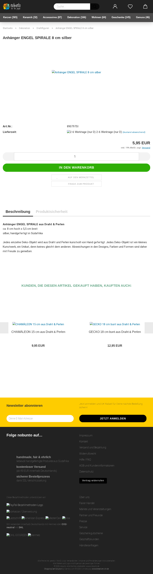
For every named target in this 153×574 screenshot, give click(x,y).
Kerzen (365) (10, 17)
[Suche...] (94, 6)
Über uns (84, 497)
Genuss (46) (143, 17)
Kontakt (83, 441)
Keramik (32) (30, 17)
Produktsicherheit (52, 212)
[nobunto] (13, 6)
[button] (115, 6)
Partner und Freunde (91, 515)
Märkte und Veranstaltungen (95, 509)
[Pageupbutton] (142, 568)
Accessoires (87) (52, 17)
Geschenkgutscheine (91, 533)
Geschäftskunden (89, 539)
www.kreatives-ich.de (100, 569)
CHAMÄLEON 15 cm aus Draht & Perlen (38, 331)
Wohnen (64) (99, 17)
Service (83, 527)
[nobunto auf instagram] (9, 445)
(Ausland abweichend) (134, 132)
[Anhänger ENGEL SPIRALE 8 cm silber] (76, 72)
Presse (83, 521)
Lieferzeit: (10, 132)
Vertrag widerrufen (93, 480)
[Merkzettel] (130, 6)
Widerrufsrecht (87, 453)
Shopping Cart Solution (53, 569)
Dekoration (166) (76, 17)
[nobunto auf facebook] (18, 445)
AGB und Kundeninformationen (96, 465)
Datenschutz (86, 471)
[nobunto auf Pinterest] (26, 445)
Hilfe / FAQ (85, 459)
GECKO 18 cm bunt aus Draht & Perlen (115, 331)
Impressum (86, 435)
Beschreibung (18, 212)
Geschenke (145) (121, 17)
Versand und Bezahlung (92, 447)
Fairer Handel (86, 503)
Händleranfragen (88, 545)
